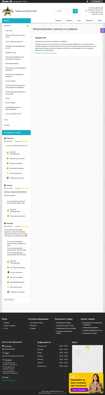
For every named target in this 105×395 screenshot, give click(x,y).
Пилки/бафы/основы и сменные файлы (13, 108)
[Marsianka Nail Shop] (7, 11)
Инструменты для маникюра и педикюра (16, 69)
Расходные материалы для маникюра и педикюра (15, 58)
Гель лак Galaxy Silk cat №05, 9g (16, 145)
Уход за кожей (10, 81)
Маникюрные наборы (63, 323)
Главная (58, 20)
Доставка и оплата (36, 323)
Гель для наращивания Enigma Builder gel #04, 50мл (16, 254)
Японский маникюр (12, 63)
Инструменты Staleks (90, 333)
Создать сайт (17, 1)
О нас (79, 20)
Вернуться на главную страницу (46, 53)
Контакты (89, 20)
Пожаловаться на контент (58, 393)
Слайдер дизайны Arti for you (92, 330)
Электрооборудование (90, 327)
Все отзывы (9, 299)
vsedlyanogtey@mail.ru (9, 380)
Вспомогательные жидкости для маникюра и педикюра (15, 86)
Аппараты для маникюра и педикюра (15, 75)
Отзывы (6, 125)
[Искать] (75, 11)
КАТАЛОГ (7, 26)
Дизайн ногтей (11, 52)
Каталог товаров (9, 325)
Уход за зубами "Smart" (13, 114)
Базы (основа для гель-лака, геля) (15, 36)
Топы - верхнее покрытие (14, 41)
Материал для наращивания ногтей (15, 47)
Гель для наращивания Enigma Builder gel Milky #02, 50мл (16, 243)
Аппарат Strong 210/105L (65, 325)
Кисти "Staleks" (11, 103)
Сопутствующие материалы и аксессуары (15, 93)
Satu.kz (61, 391)
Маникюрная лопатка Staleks (66, 328)
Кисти (8, 98)
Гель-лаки (9, 30)
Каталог (69, 20)
